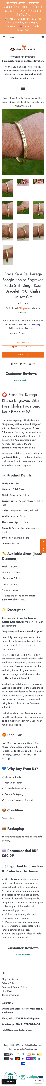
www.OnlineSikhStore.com (31, 1045)
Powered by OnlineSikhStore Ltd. (23, 1048)
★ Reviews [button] (44, 546)
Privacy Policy (9, 983)
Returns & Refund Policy (14, 987)
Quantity (34, 328)
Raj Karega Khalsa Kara (18, 328)
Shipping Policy (10, 979)
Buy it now (23, 354)
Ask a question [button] (23, 954)
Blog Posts (7, 991)
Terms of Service (10, 995)
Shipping (23, 308)
